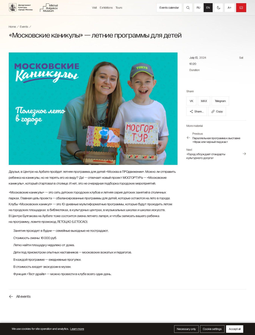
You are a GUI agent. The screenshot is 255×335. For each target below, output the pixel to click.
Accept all (234, 329)
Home (12, 26)
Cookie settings (212, 329)
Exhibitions (106, 7)
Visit (94, 7)
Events (24, 26)
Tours (119, 7)
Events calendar (169, 7)
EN (208, 7)
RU (198, 7)
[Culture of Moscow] (23, 7)
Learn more (77, 328)
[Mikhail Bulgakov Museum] (49, 7)
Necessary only (186, 329)
